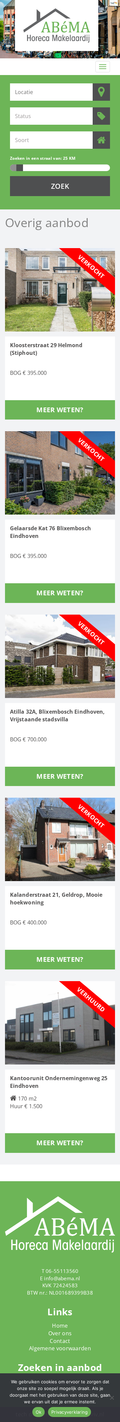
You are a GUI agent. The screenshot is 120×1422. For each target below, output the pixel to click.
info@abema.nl (62, 1278)
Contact (60, 1341)
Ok (39, 1412)
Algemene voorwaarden (60, 1348)
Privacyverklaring (69, 1412)
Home (60, 1325)
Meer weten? (59, 409)
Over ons (60, 1333)
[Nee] (111, 1397)
